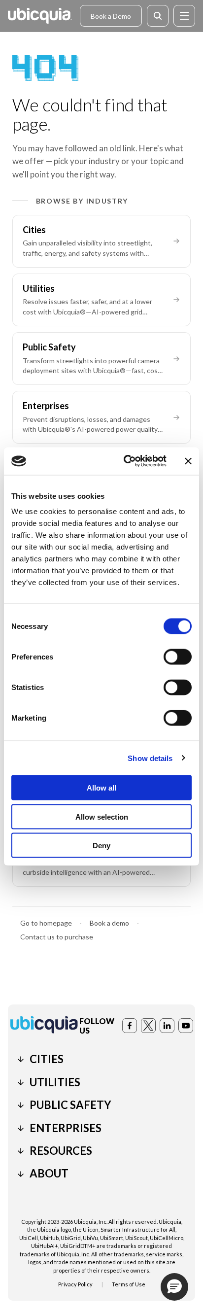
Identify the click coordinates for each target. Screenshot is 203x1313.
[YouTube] (185, 1025)
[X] (148, 1025)
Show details (150, 758)
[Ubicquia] (40, 16)
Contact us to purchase (56, 937)
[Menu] (184, 16)
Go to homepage (46, 923)
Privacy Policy (75, 1284)
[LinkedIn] (167, 1025)
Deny (101, 845)
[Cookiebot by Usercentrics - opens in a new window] (126, 461)
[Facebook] (129, 1025)
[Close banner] (188, 460)
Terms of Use (128, 1284)
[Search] (158, 16)
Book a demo (109, 923)
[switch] (178, 657)
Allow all (101, 788)
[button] (174, 1287)
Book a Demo (111, 16)
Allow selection (101, 816)
